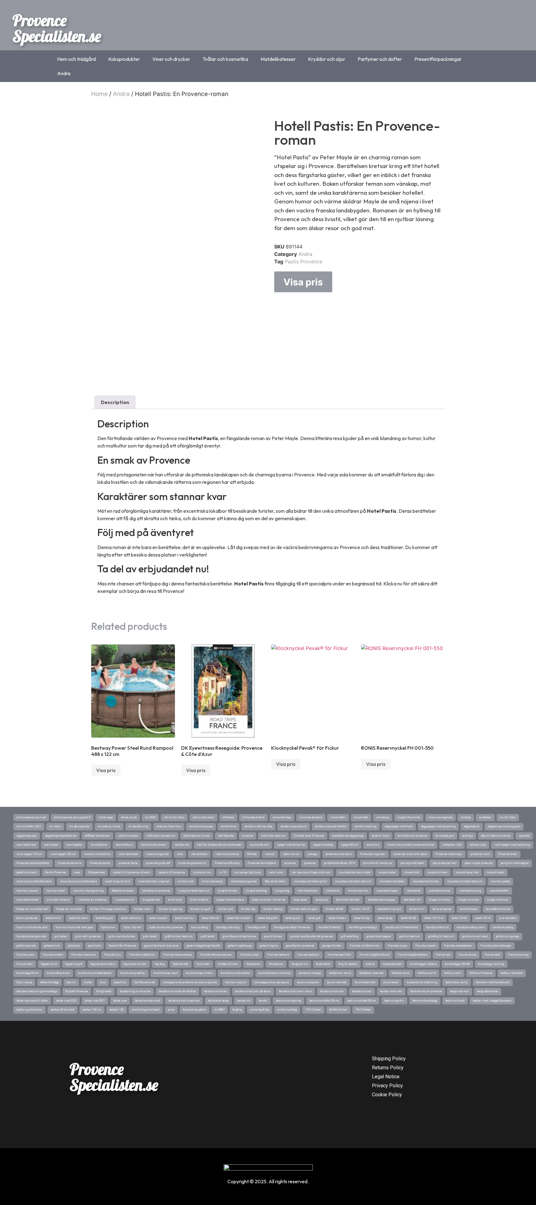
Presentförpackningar (438, 59)
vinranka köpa (282, 817)
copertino (120, 982)
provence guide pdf (158, 863)
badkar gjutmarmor (29, 1009)
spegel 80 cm (349, 844)
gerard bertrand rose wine (161, 945)
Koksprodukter (124, 59)
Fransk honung (518, 954)
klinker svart (142, 909)
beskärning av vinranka (135, 991)
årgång (237, 1009)
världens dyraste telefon (330, 826)
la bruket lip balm (58, 899)
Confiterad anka (144, 982)
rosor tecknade (128, 854)
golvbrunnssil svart (475, 936)
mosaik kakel (495, 872)
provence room (480, 854)
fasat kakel (323, 964)
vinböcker (485, 817)
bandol (263, 1000)
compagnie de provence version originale (190, 982)
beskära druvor (362, 991)
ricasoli (270, 854)
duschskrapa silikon (199, 973)
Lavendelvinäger (387, 890)
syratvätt (524, 835)
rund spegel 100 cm (63, 854)
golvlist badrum (409, 936)
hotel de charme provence (166, 927)
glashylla (74, 945)
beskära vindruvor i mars (295, 991)
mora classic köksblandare (34, 881)
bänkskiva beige (218, 1000)
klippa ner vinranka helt (32, 909)
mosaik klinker (437, 872)
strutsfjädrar (99, 844)
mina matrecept (212, 881)
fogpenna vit (49, 964)
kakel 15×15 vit (434, 918)
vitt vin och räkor (203, 817)
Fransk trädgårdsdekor (413, 954)
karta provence (442, 909)
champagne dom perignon (271, 982)
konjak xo (321, 899)
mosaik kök (411, 872)
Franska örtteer (53, 954)
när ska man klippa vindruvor (311, 872)
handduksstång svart (471, 927)
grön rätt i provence (88, 936)
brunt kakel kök (365, 982)
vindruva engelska (440, 817)
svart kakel (51, 844)
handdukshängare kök (31, 936)
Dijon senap (24, 982)
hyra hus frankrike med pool (74, 927)
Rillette (252, 854)
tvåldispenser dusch (196, 835)
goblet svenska (26, 945)
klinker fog (248, 909)
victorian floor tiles (168, 826)
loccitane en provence (156, 890)
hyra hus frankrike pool (31, 927)
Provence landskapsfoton (33, 863)
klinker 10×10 (360, 909)
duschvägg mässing (491, 964)
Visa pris (303, 282)
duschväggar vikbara (423, 964)
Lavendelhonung (470, 890)
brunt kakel (391, 982)
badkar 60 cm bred (62, 1009)
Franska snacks (425, 945)
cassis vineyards (308, 982)
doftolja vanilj (401, 973)
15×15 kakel (363, 1009)
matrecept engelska (244, 881)
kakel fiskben (337, 918)
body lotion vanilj (456, 982)
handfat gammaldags (363, 927)
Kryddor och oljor (326, 59)
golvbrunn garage (507, 936)
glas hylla (94, 945)
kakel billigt (362, 918)
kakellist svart (78, 918)
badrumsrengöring (288, 1000)
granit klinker (273, 936)
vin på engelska (79, 826)
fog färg (160, 964)
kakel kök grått (267, 918)
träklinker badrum (273, 835)
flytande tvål (181, 964)
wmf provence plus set (31, 817)
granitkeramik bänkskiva (239, 936)
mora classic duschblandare (78, 881)
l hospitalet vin (124, 899)
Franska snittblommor (365, 945)
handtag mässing (227, 927)
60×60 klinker (338, 1009)
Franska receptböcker (458, 945)
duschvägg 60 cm (27, 973)
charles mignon (235, 982)
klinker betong (273, 909)
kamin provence (27, 918)
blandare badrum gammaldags (36, 991)
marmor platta (500, 881)
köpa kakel (300, 899)
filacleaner (253, 964)
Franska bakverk (278, 954)
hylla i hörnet (132, 927)
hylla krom (108, 927)
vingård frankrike (408, 817)
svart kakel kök (26, 844)
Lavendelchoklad (27, 899)
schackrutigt (478, 844)
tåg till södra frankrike (496, 835)
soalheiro (372, 844)
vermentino (228, 826)
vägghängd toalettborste (61, 835)
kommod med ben (348, 899)
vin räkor (55, 826)
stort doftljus (124, 844)
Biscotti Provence (76, 991)
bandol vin (244, 1000)
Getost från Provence (122, 945)
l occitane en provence (92, 899)
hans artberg (199, 927)
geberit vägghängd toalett (203, 945)
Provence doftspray (227, 863)
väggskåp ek (472, 826)
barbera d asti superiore (184, 1000)
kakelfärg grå (104, 918)
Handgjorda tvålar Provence (292, 927)
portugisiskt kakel (412, 863)
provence (290, 863)
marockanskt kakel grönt (310, 881)
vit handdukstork (253, 817)
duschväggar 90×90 (457, 964)
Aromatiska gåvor (194, 1009)
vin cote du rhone (109, 826)
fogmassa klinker (135, 964)
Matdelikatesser (278, 59)
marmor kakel (55, 890)
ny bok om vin (202, 872)
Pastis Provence (303, 261)
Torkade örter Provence (309, 835)
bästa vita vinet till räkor (32, 1000)
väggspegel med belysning (438, 826)
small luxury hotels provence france (410, 844)
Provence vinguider (373, 854)
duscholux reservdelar (235, 973)
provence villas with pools (410, 854)
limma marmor (358, 890)
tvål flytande (226, 835)
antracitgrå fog (259, 1009)
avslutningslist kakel (146, 1009)
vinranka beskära (310, 817)
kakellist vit (53, 918)
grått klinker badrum (179, 936)
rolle (180, 854)
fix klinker (203, 964)
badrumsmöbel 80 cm (361, 1000)
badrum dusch (455, 1000)
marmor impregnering (88, 890)
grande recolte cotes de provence (311, 936)
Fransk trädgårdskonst (375, 954)
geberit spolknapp (240, 945)
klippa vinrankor (439, 899)
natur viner (276, 872)
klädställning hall (389, 909)
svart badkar (74, 844)
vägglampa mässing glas (504, 826)
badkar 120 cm (92, 1009)
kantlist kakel (469, 909)
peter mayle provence (479, 863)
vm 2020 (150, 817)
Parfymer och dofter (380, 59)
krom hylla (175, 899)
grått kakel (208, 936)
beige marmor (459, 991)
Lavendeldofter (499, 890)
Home (99, 94)
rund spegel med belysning (512, 844)
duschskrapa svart (166, 973)
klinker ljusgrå (200, 909)
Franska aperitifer (339, 954)
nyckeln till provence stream (131, 872)
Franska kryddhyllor (142, 954)
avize (171, 1009)
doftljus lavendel (512, 973)
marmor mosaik (27, 890)
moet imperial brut (117, 881)
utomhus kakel (128, 835)
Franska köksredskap (177, 954)
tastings (467, 835)
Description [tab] (115, 402)
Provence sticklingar (449, 854)
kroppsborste (151, 899)
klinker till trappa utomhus (108, 909)
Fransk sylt (443, 954)
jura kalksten (507, 918)
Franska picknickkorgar (495, 945)
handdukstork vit (437, 927)
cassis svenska (337, 982)
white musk (129, 817)
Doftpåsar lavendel (371, 973)
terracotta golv (445, 835)
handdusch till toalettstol (401, 927)
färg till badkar (348, 964)
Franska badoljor (308, 954)
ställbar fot (182, 844)
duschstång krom (58, 973)
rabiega (312, 854)
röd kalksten (199, 854)
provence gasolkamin (192, 863)
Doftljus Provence (481, 973)
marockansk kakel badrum (465, 881)
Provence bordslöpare (262, 863)
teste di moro (380, 835)
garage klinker (332, 945)
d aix (103, 982)
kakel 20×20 (408, 918)
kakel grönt (292, 918)
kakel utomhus (131, 918)
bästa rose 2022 (66, 1000)
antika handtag (287, 1009)
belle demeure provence (426, 991)
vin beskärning (138, 826)
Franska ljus (112, 954)
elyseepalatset (392, 964)
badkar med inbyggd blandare (492, 1000)
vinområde (361, 817)
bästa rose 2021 (95, 1000)
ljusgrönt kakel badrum (194, 890)
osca (77, 872)
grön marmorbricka (122, 936)
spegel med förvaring (291, 844)
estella (370, 964)
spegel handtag (323, 844)
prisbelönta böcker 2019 (339, 863)
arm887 (219, 1009)
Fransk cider (24, 964)
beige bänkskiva (487, 991)
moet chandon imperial (153, 881)
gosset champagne (378, 936)
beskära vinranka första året (177, 991)
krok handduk (199, 899)
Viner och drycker (171, 59)
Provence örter (507, 854)
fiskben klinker (228, 964)
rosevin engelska (157, 854)
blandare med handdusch (493, 982)
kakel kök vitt (210, 918)
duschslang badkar (132, 973)
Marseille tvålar (275, 881)
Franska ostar (25, 954)
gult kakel (60, 936)
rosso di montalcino (97, 854)
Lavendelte (413, 890)
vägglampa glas (26, 835)
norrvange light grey (247, 872)
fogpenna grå (74, 964)
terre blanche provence (412, 835)
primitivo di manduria (377, 863)
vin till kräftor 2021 (28, 826)
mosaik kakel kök (467, 872)
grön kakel (150, 936)
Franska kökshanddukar (216, 954)
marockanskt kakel (391, 881)
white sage (106, 817)
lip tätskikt (333, 890)
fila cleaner (276, 964)
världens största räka (258, 826)
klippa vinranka (468, 899)
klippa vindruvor (497, 899)
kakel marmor (184, 918)
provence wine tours (338, 854)
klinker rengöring (170, 909)
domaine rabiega (310, 973)
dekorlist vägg (49, 982)
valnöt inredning (366, 826)
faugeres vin (300, 964)
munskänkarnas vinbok (354, 872)
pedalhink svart (26, 872)
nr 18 (222, 872)
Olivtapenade (96, 872)
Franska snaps (397, 945)
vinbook (466, 817)
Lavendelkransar (440, 890)
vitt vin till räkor (174, 817)
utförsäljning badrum (160, 835)
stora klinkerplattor (154, 844)
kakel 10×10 (483, 918)
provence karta (128, 863)
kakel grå (314, 918)
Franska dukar (249, 954)
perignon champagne (515, 863)
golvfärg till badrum (441, 936)
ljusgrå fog (282, 890)
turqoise (247, 835)
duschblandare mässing (274, 973)
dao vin (71, 982)
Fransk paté (492, 954)
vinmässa (382, 817)
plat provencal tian (444, 863)
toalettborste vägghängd (348, 835)
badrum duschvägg (424, 1000)
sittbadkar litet (452, 844)
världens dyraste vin (293, 826)
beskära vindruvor (332, 991)
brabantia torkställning (422, 982)
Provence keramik (70, 863)
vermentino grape (201, 826)
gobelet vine (52, 945)
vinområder (338, 817)
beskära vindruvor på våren (253, 991)
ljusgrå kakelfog (256, 890)
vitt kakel (228, 817)
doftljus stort (452, 973)
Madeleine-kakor (123, 890)
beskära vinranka (215, 991)
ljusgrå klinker (228, 890)
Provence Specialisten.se (56, 28)
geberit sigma (269, 945)
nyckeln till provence (171, 872)
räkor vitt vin (291, 854)
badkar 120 (116, 1009)
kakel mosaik (158, 918)
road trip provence (227, 854)
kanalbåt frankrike (498, 909)
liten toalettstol (307, 890)
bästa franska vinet (147, 1000)
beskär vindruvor (391, 991)
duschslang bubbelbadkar (95, 973)
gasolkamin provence (300, 945)
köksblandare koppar (381, 899)
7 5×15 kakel (313, 1009)
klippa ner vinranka (69, 909)
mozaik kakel (387, 872)
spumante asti (259, 844)
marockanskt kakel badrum (353, 881)
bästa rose (120, 1000)
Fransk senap (467, 954)
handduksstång (503, 927)
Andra (63, 73)
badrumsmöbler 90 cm (324, 1000)
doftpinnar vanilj (340, 973)
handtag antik (257, 927)
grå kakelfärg (349, 936)
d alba (88, 982)
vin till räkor (508, 817)
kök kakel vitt (412, 899)
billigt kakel (104, 991)
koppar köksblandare (230, 899)
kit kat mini (416, 909)
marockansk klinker (426, 881)
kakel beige (385, 918)
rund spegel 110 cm (29, 854)
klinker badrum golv (304, 909)
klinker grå (225, 909)
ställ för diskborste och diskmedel (219, 844)
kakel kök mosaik (238, 918)
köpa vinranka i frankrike (268, 899)
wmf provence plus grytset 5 (72, 817)
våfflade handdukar (97, 835)
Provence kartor (100, 863)
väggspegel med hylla (399, 826)
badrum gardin (394, 1000)
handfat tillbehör (329, 927)
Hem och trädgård (76, 59)
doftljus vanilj (427, 973)
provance (310, 863)
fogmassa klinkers (103, 964)
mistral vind (185, 881)
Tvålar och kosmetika (225, 59)
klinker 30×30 (334, 909)
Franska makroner (83, 954)
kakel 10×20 (459, 918)
